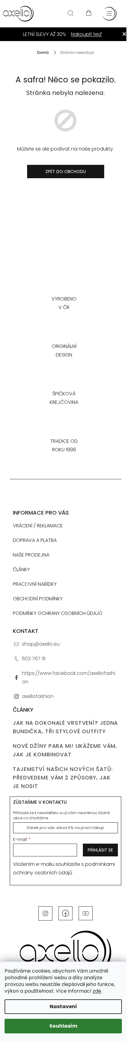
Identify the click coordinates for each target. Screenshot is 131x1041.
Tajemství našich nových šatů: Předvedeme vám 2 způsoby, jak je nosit (63, 777)
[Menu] (110, 14)
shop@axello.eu (41, 643)
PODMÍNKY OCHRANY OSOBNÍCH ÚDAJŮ (57, 613)
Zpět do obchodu (65, 171)
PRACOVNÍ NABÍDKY (35, 584)
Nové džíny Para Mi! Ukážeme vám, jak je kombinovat (65, 750)
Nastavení (63, 1006)
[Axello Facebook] (65, 913)
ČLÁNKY (21, 569)
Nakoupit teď (86, 34)
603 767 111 (33, 658)
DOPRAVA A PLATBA (35, 540)
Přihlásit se (100, 850)
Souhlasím (63, 1025)
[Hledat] (71, 14)
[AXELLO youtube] (85, 913)
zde (97, 990)
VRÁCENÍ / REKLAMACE (38, 525)
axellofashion (38, 696)
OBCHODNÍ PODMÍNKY (38, 598)
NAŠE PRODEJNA (31, 554)
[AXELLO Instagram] (45, 913)
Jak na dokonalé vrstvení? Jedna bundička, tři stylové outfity (65, 727)
